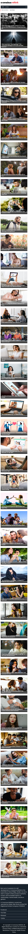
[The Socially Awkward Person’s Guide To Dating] (14, 851)
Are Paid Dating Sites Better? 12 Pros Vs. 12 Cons (13, 304)
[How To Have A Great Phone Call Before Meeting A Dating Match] (14, 224)
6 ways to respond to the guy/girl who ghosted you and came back (12, 728)
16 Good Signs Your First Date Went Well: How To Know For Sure (14, 673)
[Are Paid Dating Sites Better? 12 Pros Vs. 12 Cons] (14, 298)
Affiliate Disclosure (18, 928)
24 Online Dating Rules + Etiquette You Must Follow (13, 396)
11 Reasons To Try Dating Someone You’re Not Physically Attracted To (14, 636)
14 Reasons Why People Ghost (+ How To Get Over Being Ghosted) (13, 765)
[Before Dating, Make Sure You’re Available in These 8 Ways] (14, 869)
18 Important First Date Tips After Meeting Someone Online (13, 783)
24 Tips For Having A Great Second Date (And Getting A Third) (14, 562)
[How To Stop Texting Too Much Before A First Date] (14, 611)
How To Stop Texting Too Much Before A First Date (14, 617)
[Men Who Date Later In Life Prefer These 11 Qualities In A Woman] (14, 58)
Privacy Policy (7, 928)
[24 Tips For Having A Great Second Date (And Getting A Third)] (14, 556)
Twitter (3, 918)
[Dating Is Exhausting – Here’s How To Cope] (14, 261)
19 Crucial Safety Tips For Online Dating (12, 414)
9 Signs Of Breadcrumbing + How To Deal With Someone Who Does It (14, 820)
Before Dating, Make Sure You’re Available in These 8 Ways (14, 876)
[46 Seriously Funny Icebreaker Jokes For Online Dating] (14, 482)
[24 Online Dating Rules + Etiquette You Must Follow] (14, 390)
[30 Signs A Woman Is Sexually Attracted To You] (14, 169)
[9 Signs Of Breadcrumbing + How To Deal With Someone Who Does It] (14, 814)
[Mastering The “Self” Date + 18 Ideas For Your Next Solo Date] (14, 132)
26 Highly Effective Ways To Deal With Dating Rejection (14, 193)
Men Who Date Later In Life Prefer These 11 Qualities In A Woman (13, 64)
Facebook (4, 910)
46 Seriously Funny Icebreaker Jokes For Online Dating (13, 488)
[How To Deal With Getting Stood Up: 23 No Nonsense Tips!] (14, 242)
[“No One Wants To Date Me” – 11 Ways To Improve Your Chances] (14, 574)
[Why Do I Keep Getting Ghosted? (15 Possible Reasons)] (14, 95)
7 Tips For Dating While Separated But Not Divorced (13, 599)
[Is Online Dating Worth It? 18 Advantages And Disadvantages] (14, 427)
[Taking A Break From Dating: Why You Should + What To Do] (14, 150)
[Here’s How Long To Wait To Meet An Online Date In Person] (14, 335)
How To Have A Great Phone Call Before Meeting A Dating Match (12, 230)
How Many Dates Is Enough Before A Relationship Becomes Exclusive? (11, 839)
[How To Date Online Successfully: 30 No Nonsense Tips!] (14, 464)
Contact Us (16, 927)
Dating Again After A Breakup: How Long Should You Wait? (12, 691)
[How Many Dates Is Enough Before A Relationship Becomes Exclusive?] (14, 833)
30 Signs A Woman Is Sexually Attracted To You (13, 175)
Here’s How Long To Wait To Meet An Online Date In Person (13, 341)
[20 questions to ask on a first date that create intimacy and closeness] (14, 703)
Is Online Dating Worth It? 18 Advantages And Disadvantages (14, 433)
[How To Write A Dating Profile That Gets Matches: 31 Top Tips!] (14, 445)
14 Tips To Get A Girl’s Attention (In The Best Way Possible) (13, 83)
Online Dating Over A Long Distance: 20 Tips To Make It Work (13, 212)
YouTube (3, 912)
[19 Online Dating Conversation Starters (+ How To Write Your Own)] (14, 372)
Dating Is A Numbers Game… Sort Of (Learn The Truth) (13, 120)
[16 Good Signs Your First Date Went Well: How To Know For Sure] (14, 667)
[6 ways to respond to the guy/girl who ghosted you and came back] (14, 722)
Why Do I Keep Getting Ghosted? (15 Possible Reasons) (14, 101)
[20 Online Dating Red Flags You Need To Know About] (14, 353)
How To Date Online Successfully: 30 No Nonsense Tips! (12, 470)
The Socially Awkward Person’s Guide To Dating (13, 857)
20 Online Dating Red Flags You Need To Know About (14, 359)
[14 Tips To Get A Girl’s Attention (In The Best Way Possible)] (14, 76)
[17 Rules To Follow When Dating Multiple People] (14, 538)
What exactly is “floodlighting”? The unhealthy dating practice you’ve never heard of (12, 45)
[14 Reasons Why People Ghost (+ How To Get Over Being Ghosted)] (14, 759)
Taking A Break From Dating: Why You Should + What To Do (14, 156)
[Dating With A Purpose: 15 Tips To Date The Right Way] (14, 501)
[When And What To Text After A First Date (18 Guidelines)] (14, 796)
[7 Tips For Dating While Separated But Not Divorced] (14, 593)
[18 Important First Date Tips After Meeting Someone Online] (14, 777)
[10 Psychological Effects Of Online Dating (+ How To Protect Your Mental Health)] (14, 279)
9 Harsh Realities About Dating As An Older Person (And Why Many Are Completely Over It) (14, 27)
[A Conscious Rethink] (10, 2)
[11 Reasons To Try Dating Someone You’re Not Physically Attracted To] (14, 630)
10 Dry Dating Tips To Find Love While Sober (13, 525)
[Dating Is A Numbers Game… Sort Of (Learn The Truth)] (14, 113)
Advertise (23, 927)
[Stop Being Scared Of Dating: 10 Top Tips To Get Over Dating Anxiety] (14, 648)
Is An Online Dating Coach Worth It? (11, 322)
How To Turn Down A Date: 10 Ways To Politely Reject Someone (14, 747)
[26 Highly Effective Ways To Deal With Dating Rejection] (14, 187)
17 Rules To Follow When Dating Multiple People (12, 544)
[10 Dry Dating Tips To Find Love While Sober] (14, 519)
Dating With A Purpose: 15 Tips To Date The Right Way (13, 507)
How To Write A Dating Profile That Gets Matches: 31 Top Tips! (12, 451)
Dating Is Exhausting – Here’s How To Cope (13, 267)
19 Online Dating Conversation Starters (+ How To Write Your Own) (13, 378)
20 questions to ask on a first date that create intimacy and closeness (12, 710)
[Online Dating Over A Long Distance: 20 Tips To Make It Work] (14, 206)
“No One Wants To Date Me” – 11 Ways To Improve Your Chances (12, 581)
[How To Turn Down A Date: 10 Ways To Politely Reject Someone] (14, 740)
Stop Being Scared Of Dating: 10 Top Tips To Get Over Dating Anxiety (13, 654)
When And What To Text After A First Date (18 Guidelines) (14, 802)
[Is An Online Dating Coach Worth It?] (14, 316)
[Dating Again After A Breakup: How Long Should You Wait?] (14, 685)
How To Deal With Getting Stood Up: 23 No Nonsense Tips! (13, 249)
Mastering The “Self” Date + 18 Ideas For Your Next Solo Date (14, 138)
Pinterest (3, 915)
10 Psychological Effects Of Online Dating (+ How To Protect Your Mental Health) (13, 286)
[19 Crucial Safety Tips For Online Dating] (14, 408)
